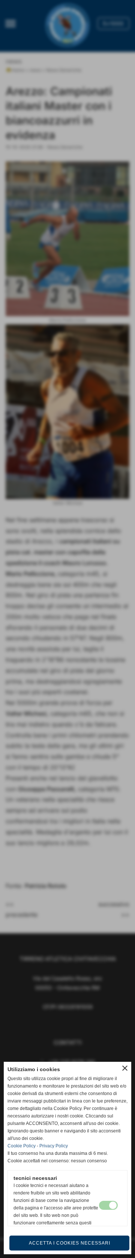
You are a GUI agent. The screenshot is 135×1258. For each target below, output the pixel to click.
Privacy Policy (53, 1145)
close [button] (124, 1068)
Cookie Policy (22, 1145)
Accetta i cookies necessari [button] (69, 1243)
